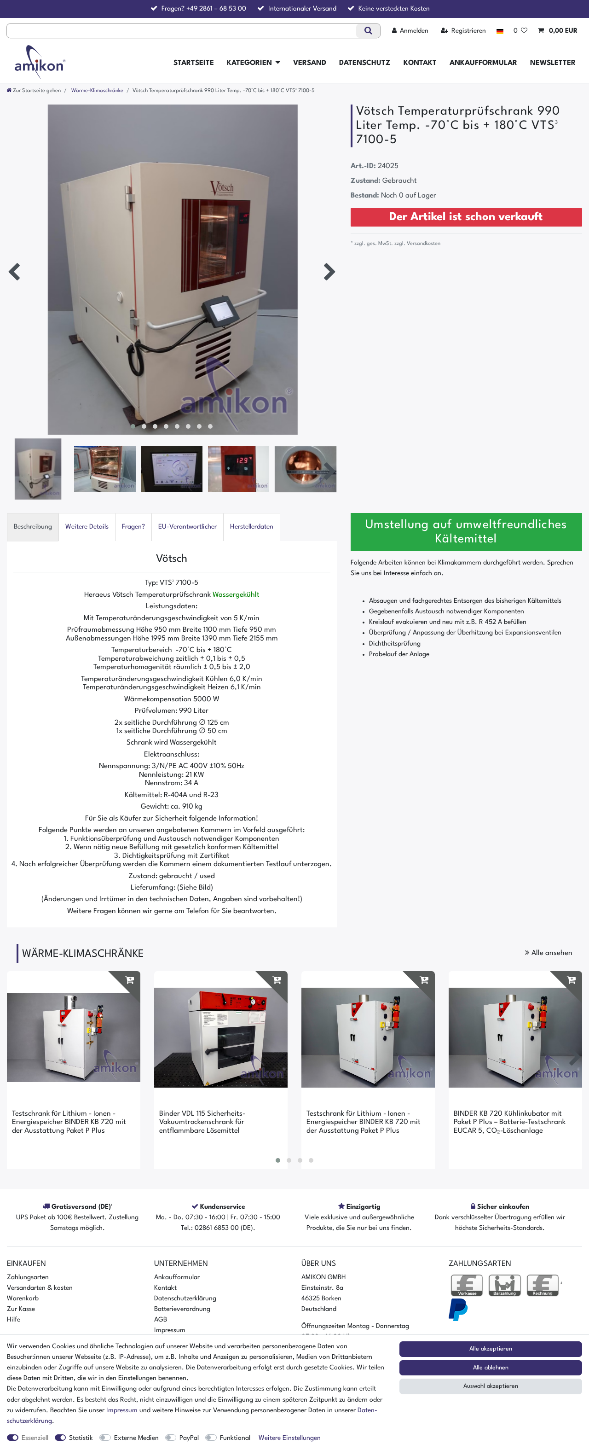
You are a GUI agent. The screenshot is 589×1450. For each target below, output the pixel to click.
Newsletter (553, 63)
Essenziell (35, 1438)
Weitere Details (87, 527)
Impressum (169, 1330)
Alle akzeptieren (490, 1349)
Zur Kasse (21, 1309)
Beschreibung (33, 527)
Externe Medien (136, 1438)
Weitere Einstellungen (290, 1438)
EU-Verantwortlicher (187, 527)
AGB (160, 1319)
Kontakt (420, 63)
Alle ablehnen (490, 1368)
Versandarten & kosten (40, 1288)
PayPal (189, 1438)
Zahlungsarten (28, 1277)
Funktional (235, 1438)
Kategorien (249, 63)
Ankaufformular (483, 63)
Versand (309, 63)
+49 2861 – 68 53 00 (216, 9)
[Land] (499, 31)
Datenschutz (365, 63)
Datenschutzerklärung (185, 1298)
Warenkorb (23, 1298)
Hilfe (13, 1319)
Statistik (81, 1438)
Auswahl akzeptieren (490, 1386)
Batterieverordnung (182, 1309)
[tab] (33, 527)
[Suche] (368, 31)
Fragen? (133, 527)
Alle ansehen (551, 953)
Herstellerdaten (251, 527)
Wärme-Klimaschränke (96, 90)
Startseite (193, 63)
